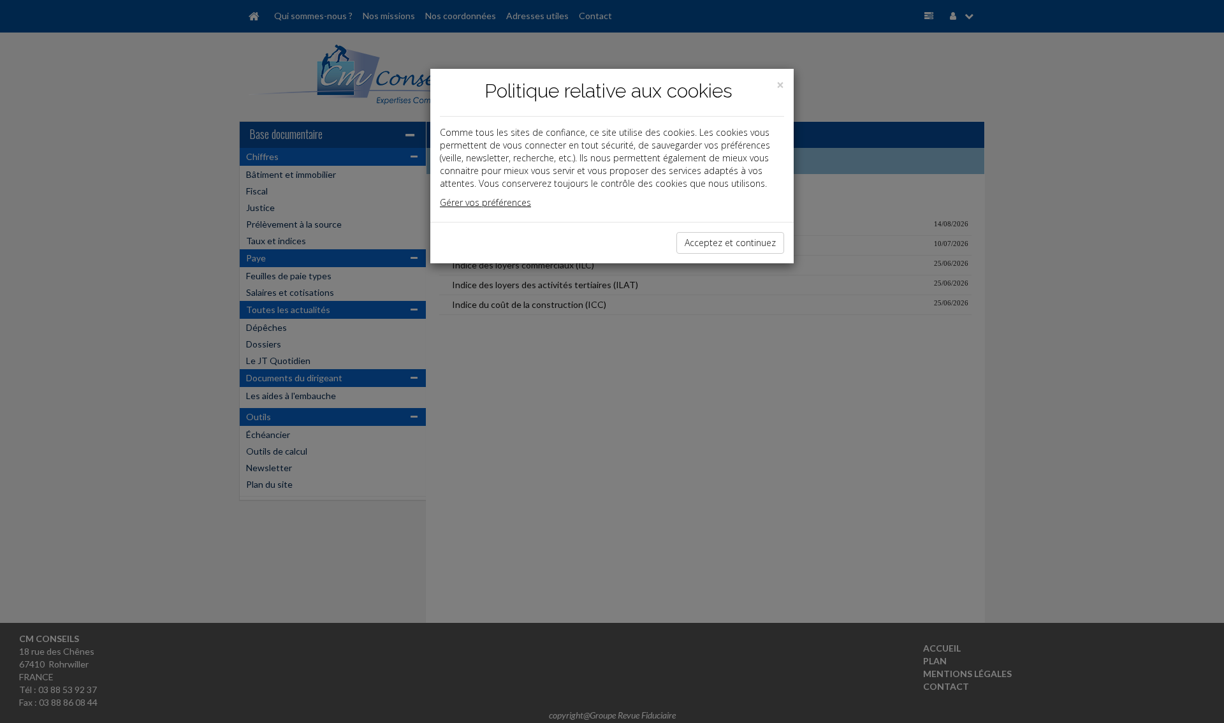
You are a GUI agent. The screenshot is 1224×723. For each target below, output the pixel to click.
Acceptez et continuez (730, 243)
